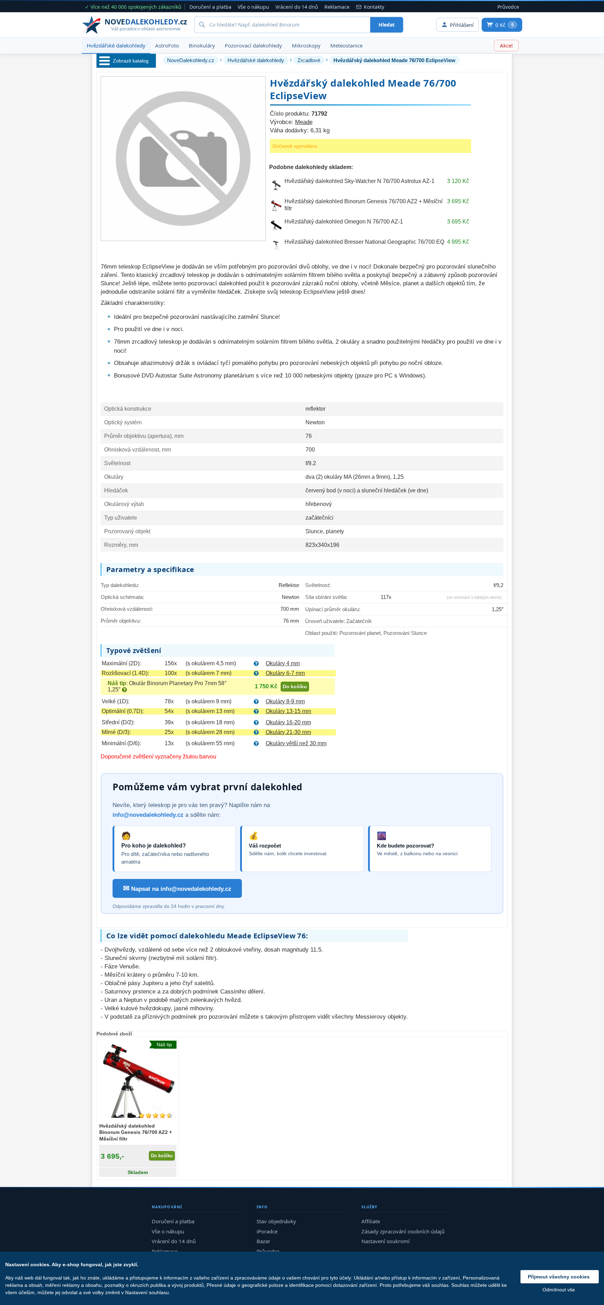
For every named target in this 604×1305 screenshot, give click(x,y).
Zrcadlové (308, 60)
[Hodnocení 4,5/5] (155, 1115)
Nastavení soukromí (385, 1241)
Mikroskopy (306, 45)
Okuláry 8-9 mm (285, 701)
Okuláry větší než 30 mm (296, 743)
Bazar (263, 1241)
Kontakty (374, 6)
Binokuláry (202, 45)
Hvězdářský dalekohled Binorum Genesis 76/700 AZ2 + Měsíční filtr (135, 1132)
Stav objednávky (276, 1221)
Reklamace (337, 6)
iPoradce (267, 1231)
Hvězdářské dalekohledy (116, 45)
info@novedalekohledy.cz (148, 815)
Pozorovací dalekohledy (253, 45)
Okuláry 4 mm (283, 663)
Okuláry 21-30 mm (288, 732)
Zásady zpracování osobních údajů (403, 1231)
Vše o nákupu (253, 6)
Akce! (506, 45)
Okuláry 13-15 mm (288, 711)
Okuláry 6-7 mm (285, 673)
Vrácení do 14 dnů (296, 6)
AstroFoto (167, 45)
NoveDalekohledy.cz (190, 60)
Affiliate (370, 1221)
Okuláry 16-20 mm (288, 722)
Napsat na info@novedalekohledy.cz (177, 888)
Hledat (387, 24)
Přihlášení (462, 24)
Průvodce (508, 6)
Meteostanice (346, 45)
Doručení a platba (210, 6)
